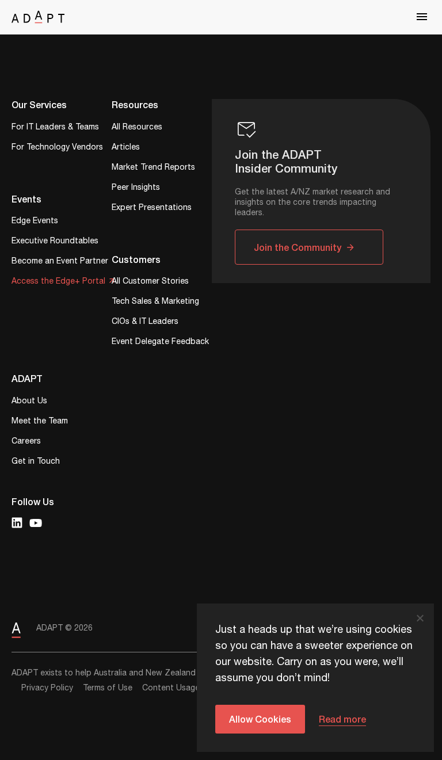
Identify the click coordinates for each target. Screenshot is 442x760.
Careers (26, 442)
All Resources (137, 128)
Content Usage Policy (183, 688)
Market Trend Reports (153, 168)
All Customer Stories (150, 282)
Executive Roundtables (55, 241)
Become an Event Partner (60, 262)
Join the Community (297, 247)
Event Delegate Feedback (160, 342)
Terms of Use (107, 688)
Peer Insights (136, 188)
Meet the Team (40, 422)
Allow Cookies (260, 719)
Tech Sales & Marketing (155, 302)
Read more (342, 719)
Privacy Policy (47, 688)
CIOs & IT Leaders (145, 322)
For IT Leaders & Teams (55, 128)
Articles (126, 148)
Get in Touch (36, 462)
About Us (29, 401)
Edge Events (35, 221)
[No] (419, 618)
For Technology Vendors (57, 148)
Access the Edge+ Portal (58, 282)
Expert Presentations (152, 208)
